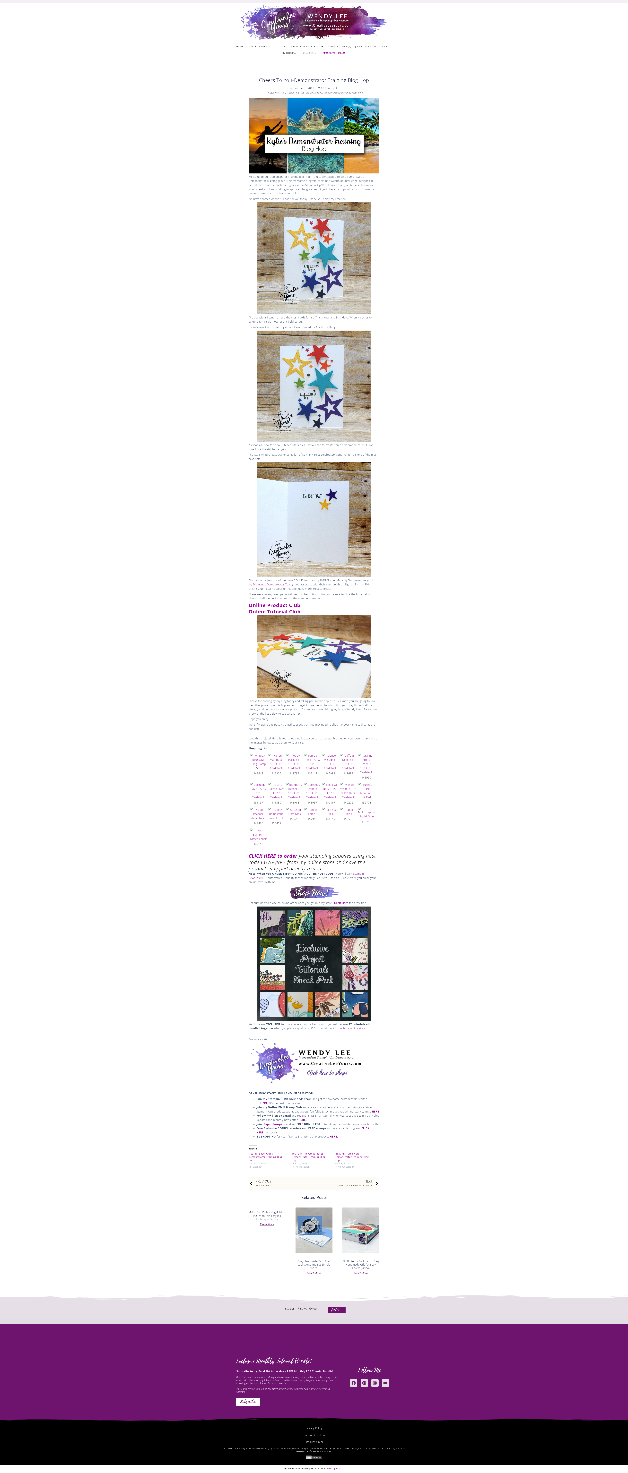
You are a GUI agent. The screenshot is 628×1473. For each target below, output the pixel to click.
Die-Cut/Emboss (314, 92)
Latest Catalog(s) (339, 46)
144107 (330, 819)
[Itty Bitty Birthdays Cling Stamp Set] (258, 761)
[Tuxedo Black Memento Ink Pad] (366, 791)
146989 (330, 773)
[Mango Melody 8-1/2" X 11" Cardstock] (330, 761)
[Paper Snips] (348, 812)
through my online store (350, 1028)
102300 (312, 819)
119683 (348, 773)
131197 (258, 802)
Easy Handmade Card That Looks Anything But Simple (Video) (314, 1264)
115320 (276, 773)
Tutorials (280, 46)
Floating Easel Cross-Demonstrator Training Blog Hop (265, 1157)
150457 (276, 823)
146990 (366, 777)
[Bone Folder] (312, 812)
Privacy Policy (314, 1428)
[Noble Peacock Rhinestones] (258, 813)
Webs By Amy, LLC (336, 1468)
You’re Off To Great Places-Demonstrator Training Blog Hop (309, 1157)
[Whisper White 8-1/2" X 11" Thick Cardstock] (348, 791)
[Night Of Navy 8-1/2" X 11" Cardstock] (330, 791)
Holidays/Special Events (337, 92)
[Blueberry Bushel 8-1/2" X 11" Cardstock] (294, 791)
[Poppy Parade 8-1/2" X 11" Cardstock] (294, 761)
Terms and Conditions (314, 1435)
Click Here (341, 903)
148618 (258, 773)
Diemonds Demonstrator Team (272, 584)
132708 (366, 802)
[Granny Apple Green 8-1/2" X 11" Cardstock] (366, 764)
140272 (348, 802)
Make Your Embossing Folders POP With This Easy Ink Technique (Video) (267, 1216)
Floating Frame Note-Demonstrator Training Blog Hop (352, 1157)
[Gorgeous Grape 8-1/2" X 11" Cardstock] (312, 791)
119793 (294, 773)
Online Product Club (274, 605)
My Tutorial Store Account (300, 52)
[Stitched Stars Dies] (294, 812)
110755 (366, 822)
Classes (300, 92)
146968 (294, 802)
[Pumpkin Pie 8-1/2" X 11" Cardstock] (312, 761)
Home (240, 46)
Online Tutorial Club (275, 611)
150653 (294, 819)
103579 (348, 819)
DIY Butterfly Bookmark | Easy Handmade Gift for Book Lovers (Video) (360, 1264)
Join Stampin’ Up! (365, 46)
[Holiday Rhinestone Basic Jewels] (276, 813)
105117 (312, 773)
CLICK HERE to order (273, 855)
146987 (312, 802)
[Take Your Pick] (330, 812)
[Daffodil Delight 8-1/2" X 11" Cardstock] (348, 761)
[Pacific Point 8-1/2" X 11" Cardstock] (276, 791)
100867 (330, 802)
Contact (386, 46)
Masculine (357, 92)
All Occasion (288, 92)
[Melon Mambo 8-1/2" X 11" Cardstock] (276, 761)
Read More (267, 1224)
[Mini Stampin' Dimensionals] (258, 834)
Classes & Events (259, 46)
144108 (258, 844)
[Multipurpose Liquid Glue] (366, 813)
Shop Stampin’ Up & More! (307, 46)
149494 (258, 823)
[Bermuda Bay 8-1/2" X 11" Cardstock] (258, 791)
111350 (276, 802)
